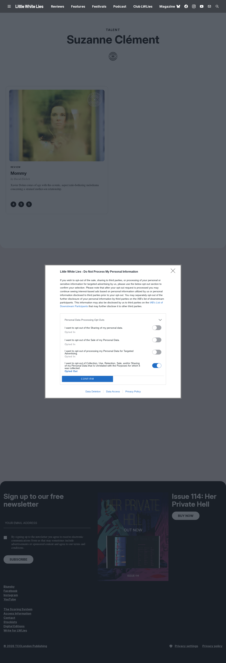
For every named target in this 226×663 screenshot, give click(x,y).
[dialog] (113, 331)
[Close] (174, 272)
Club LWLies (142, 6)
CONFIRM (87, 378)
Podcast (119, 6)
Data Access (113, 391)
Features (78, 6)
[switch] (156, 327)
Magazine (167, 6)
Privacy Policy (133, 391)
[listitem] (113, 320)
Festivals (99, 6)
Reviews (57, 6)
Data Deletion (93, 391)
